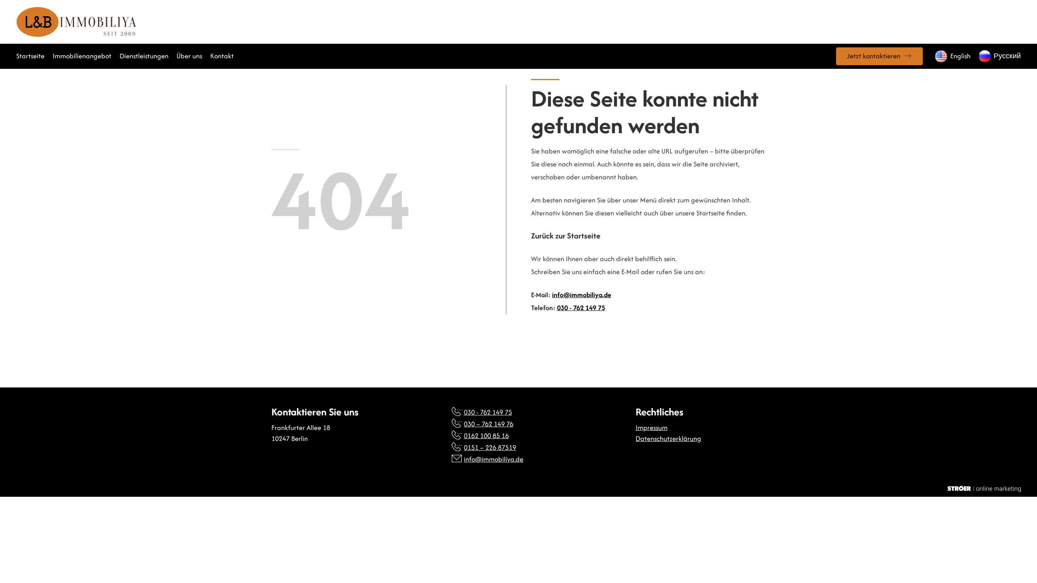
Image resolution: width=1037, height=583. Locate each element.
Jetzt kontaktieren (873, 56)
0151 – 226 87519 (490, 447)
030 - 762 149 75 (581, 308)
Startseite (30, 56)
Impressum (652, 427)
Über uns (189, 56)
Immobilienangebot (82, 56)
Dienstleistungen (144, 56)
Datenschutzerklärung (668, 438)
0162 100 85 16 (486, 435)
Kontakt (222, 56)
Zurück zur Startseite (565, 235)
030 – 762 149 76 (488, 424)
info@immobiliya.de (581, 295)
